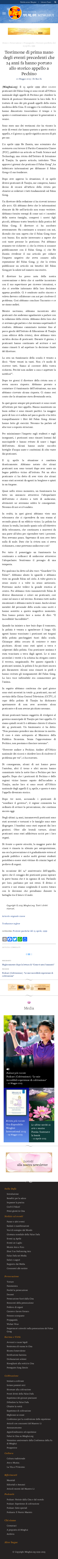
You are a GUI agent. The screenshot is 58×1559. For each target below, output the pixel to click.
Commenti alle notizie (17, 1268)
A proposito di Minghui (17, 1529)
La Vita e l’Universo (16, 1466)
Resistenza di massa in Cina (19, 1346)
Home (5, 42)
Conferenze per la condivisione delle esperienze (29, 1419)
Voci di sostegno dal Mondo (19, 1230)
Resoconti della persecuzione (20, 1302)
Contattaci (11, 1525)
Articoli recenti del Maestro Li (20, 1488)
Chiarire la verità (14, 1406)
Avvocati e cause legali (17, 1342)
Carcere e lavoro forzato (18, 1311)
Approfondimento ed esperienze (21, 1431)
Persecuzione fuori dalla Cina (20, 1298)
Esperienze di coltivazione (19, 1410)
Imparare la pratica (15, 1202)
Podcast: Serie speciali (17, 1507)
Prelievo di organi (15, 1307)
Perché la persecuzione (17, 1290)
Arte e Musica (13, 1462)
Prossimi (5, 969)
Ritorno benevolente (16, 1350)
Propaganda (29, 42)
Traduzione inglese (11, 923)
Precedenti (6, 961)
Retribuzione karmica (16, 1354)
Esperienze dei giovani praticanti (22, 1397)
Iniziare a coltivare (15, 1380)
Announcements (14, 1427)
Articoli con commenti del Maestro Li (24, 1423)
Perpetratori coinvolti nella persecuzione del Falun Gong (30, 1330)
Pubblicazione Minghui (28, 2)
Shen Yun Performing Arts (19, 1251)
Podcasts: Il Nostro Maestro (19, 1512)
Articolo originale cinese (13, 916)
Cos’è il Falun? (13, 1206)
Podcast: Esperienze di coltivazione (23, 1503)
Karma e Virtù (13, 1337)
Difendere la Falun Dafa (18, 1402)
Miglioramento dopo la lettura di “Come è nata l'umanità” (28, 964)
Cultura (9, 1453)
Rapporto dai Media (16, 1263)
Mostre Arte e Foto (15, 1247)
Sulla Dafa (10, 1188)
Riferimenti (11, 1475)
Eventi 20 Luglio (14, 1242)
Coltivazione (11, 1375)
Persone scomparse (15, 1315)
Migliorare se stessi (15, 1414)
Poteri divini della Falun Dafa (20, 1393)
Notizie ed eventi (14, 1216)
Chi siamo (10, 1520)
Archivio (10, 1533)
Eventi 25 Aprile (14, 1238)
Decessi (10, 1294)
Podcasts (9, 1494)
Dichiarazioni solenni (16, 1359)
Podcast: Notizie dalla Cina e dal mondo (25, 1499)
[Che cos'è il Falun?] (15, 13)
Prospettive (12, 1447)
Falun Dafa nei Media (17, 1255)
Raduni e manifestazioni (18, 1225)
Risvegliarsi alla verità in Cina (20, 1363)
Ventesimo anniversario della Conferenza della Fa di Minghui (29, 1442)
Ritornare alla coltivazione (19, 1389)
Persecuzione (16, 42)
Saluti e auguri (13, 1259)
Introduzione (13, 1193)
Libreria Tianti (46, 2)
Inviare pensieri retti (16, 1385)
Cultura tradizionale (16, 1458)
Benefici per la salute (16, 1198)
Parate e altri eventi (16, 1221)
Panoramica (12, 1285)
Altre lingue (11, 1542)
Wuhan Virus (13, 1324)
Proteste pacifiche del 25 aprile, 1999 (30, 930)
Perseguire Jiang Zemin (17, 1367)
